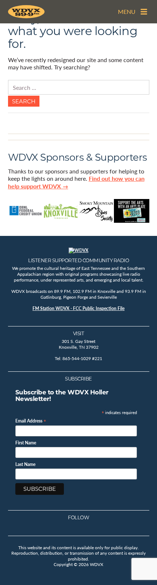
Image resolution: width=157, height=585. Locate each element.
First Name (25, 443)
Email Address (30, 420)
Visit (78, 333)
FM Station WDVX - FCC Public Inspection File (78, 308)
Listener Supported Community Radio (78, 260)
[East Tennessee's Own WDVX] (26, 11)
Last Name (25, 464)
